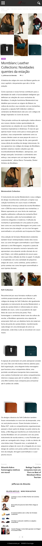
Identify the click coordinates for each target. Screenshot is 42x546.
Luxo (8, 9)
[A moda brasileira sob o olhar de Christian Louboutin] (5, 516)
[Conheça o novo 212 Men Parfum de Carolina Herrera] (5, 499)
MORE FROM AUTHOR (28, 491)
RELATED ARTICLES (12, 491)
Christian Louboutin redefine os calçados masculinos (23, 521)
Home (2, 9)
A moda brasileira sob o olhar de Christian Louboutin (24, 513)
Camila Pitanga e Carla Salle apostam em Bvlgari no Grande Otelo (26, 529)
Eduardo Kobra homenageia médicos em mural (10, 469)
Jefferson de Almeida (10, 75)
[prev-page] (19, 537)
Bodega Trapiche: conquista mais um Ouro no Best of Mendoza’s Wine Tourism (32, 472)
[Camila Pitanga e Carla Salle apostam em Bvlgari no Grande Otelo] (5, 531)
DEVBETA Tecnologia (27, 543)
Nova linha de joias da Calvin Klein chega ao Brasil (24, 505)
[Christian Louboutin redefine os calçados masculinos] (5, 523)
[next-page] (22, 537)
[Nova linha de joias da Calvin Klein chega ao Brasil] (5, 507)
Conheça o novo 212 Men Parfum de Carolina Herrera (25, 497)
